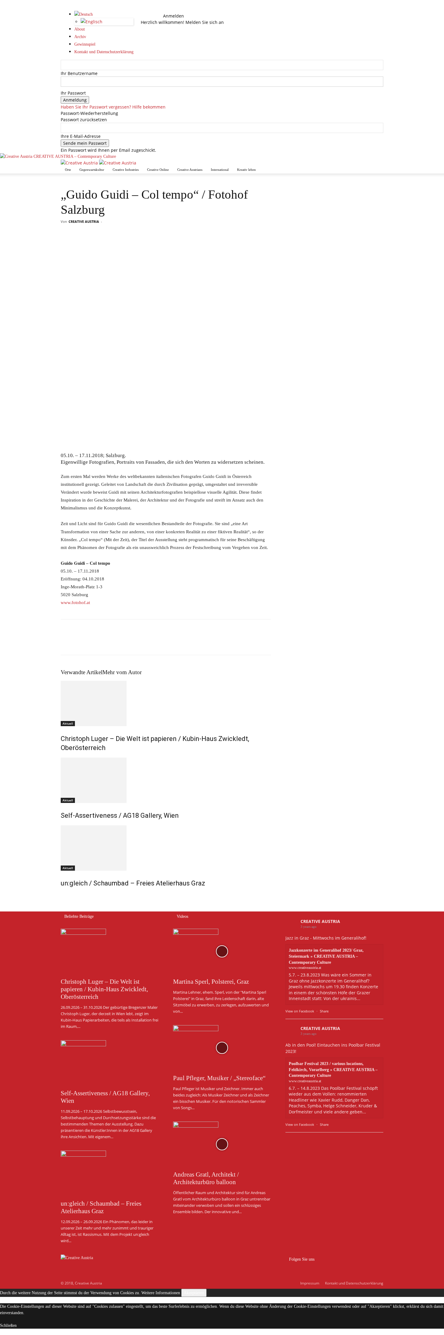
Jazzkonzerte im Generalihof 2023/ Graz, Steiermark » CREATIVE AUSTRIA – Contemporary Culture (326, 956)
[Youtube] (154, 16)
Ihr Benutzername (79, 73)
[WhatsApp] (108, 642)
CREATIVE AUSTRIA (84, 221)
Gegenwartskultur (91, 169)
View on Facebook (299, 1011)
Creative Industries (126, 169)
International (220, 169)
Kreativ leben (246, 169)
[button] (149, 9)
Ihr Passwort (73, 93)
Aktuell (68, 723)
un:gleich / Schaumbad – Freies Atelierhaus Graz (133, 883)
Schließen (8, 1325)
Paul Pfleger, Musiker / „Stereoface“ (219, 1078)
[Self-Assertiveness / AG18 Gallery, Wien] (166, 780)
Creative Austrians (189, 169)
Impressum (309, 1283)
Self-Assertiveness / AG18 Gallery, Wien (120, 815)
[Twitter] (81, 642)
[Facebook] (150, 16)
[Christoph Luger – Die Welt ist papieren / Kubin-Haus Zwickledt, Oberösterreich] (166, 703)
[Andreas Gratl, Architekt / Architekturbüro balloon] (222, 1144)
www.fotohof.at (75, 602)
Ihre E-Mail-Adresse (81, 136)
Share (324, 1011)
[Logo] (80, 163)
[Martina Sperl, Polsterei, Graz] (222, 951)
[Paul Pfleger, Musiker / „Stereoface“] (222, 1047)
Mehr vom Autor (122, 672)
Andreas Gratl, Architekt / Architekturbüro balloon (206, 1178)
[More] (122, 642)
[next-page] (65, 896)
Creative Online (158, 169)
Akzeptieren (194, 1293)
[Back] (164, 9)
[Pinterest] (94, 642)
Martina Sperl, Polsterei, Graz (211, 981)
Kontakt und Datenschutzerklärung (354, 1283)
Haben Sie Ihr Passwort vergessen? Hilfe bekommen (113, 107)
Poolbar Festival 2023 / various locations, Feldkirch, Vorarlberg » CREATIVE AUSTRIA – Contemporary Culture (333, 1069)
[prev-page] (62, 896)
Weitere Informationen (160, 1293)
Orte (68, 169)
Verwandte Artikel (81, 672)
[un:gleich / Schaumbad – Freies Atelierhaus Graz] (166, 848)
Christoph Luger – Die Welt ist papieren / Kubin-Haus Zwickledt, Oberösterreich (104, 989)
